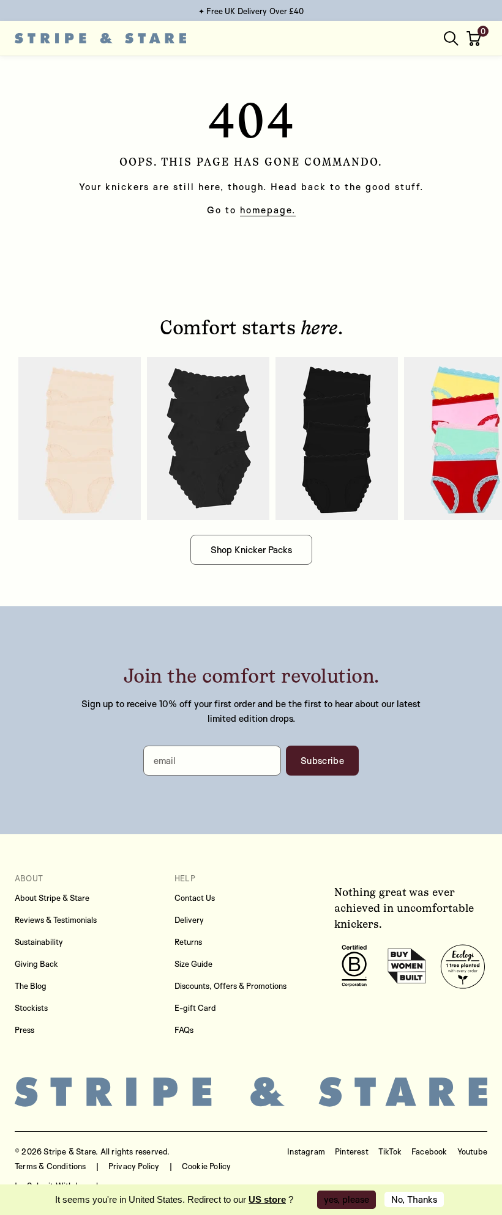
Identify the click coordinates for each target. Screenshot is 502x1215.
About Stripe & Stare (52, 898)
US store (267, 1199)
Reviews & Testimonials (56, 920)
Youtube (472, 1151)
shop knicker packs (251, 550)
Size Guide (193, 964)
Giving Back (36, 964)
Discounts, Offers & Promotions (230, 986)
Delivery (189, 920)
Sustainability (39, 942)
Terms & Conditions (50, 1166)
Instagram (306, 1151)
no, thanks (414, 1199)
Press (24, 1030)
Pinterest (352, 1151)
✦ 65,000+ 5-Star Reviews (250, 11)
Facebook (429, 1151)
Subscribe (322, 760)
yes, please (346, 1199)
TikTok (390, 1151)
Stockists (31, 1008)
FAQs (183, 1030)
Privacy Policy (134, 1166)
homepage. (268, 210)
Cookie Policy (206, 1166)
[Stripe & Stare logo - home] (100, 38)
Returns (188, 942)
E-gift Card (195, 1008)
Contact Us (194, 898)
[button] (475, 38)
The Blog (31, 986)
